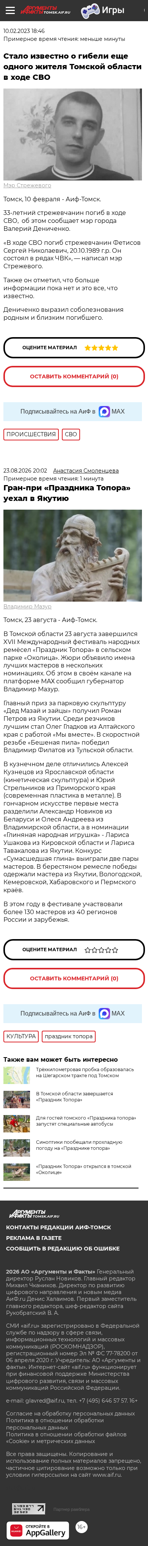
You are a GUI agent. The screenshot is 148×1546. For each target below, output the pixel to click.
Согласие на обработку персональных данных (70, 1413)
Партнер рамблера (72, 1509)
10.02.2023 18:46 (24, 31)
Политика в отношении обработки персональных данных (55, 1424)
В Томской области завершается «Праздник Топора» (74, 1097)
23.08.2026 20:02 (25, 470)
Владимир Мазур (27, 606)
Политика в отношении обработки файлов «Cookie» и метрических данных (66, 1438)
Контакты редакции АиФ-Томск (58, 1227)
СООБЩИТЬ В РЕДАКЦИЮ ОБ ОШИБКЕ (63, 1248)
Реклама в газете (33, 1238)
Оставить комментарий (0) (74, 376)
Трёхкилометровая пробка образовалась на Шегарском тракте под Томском (85, 1072)
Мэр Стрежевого (27, 185)
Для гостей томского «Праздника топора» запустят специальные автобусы (86, 1121)
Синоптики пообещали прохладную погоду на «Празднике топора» (79, 1145)
